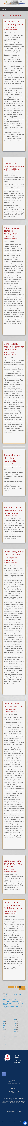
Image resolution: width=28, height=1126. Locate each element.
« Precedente (10, 987)
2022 (4, 1018)
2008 (4, 1031)
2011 (15, 1027)
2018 (4, 1021)
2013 (15, 1025)
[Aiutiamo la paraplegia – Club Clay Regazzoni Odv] (14, 2)
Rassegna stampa (6, 1044)
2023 (15, 1016)
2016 (4, 1023)
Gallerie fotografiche (7, 1040)
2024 (4, 1016)
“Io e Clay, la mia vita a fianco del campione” (12, 1001)
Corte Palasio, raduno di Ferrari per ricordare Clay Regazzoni (14, 348)
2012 (4, 1027)
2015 (15, 1023)
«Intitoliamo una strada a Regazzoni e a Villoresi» (13, 24)
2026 (4, 1014)
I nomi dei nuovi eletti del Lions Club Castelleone (13, 706)
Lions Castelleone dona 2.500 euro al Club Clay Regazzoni (13, 865)
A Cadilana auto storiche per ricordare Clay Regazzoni (12, 232)
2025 (15, 1014)
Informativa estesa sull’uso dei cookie (17, 1099)
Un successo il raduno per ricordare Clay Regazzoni (14, 165)
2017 (15, 1021)
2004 (4, 1035)
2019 (15, 1020)
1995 (15, 1037)
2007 (15, 1031)
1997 (4, 1037)
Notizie (4, 1042)
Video (4, 1046)
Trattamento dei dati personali (9, 1098)
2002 (15, 1035)
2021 (15, 1018)
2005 (15, 1033)
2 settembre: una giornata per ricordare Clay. (12, 458)
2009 (15, 1029)
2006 (4, 1033)
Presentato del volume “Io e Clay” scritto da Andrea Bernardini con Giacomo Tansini (14, 998)
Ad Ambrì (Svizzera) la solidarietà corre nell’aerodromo (13, 510)
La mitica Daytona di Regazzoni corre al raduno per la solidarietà (14, 556)
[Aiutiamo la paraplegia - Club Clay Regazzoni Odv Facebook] (4, 1074)
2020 (4, 1020)
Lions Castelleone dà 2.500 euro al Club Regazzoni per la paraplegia (13, 907)
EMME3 (19, 1111)
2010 (4, 1029)
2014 (4, 1025)
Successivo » (22, 989)
